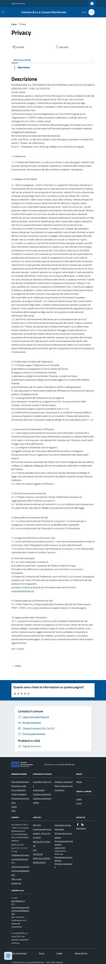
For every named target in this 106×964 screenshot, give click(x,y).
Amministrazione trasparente (64, 843)
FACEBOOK (38, 854)
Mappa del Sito (81, 953)
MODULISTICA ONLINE (41, 843)
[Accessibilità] (8, 956)
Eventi (79, 803)
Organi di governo (18, 794)
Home (14, 24)
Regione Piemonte (18, 3)
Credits (59, 953)
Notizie (79, 781)
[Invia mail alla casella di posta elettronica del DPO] (18, 901)
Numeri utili (16, 883)
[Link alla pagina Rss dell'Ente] (82, 824)
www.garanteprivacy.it (22, 591)
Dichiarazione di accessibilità (63, 835)
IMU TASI (37, 825)
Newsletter (81, 828)
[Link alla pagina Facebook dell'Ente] (77, 824)
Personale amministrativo (20, 800)
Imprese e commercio (64, 781)
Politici (14, 806)
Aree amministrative (20, 781)
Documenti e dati (18, 785)
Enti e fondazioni (18, 790)
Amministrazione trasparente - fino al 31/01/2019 (42, 833)
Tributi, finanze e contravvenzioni (64, 788)
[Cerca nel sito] (90, 12)
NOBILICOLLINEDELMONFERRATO (41, 860)
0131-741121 (17, 844)
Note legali (59, 829)
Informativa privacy (63, 825)
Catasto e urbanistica (42, 794)
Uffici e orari (16, 879)
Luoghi (79, 799)
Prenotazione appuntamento (64, 859)
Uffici (13, 810)
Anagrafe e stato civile (42, 783)
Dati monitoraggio (19, 953)
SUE (35, 850)
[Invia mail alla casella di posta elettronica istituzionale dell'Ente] (20, 857)
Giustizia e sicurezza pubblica (42, 800)
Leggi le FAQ (60, 847)
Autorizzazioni (39, 790)
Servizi (41, 953)
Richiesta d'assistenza (63, 865)
